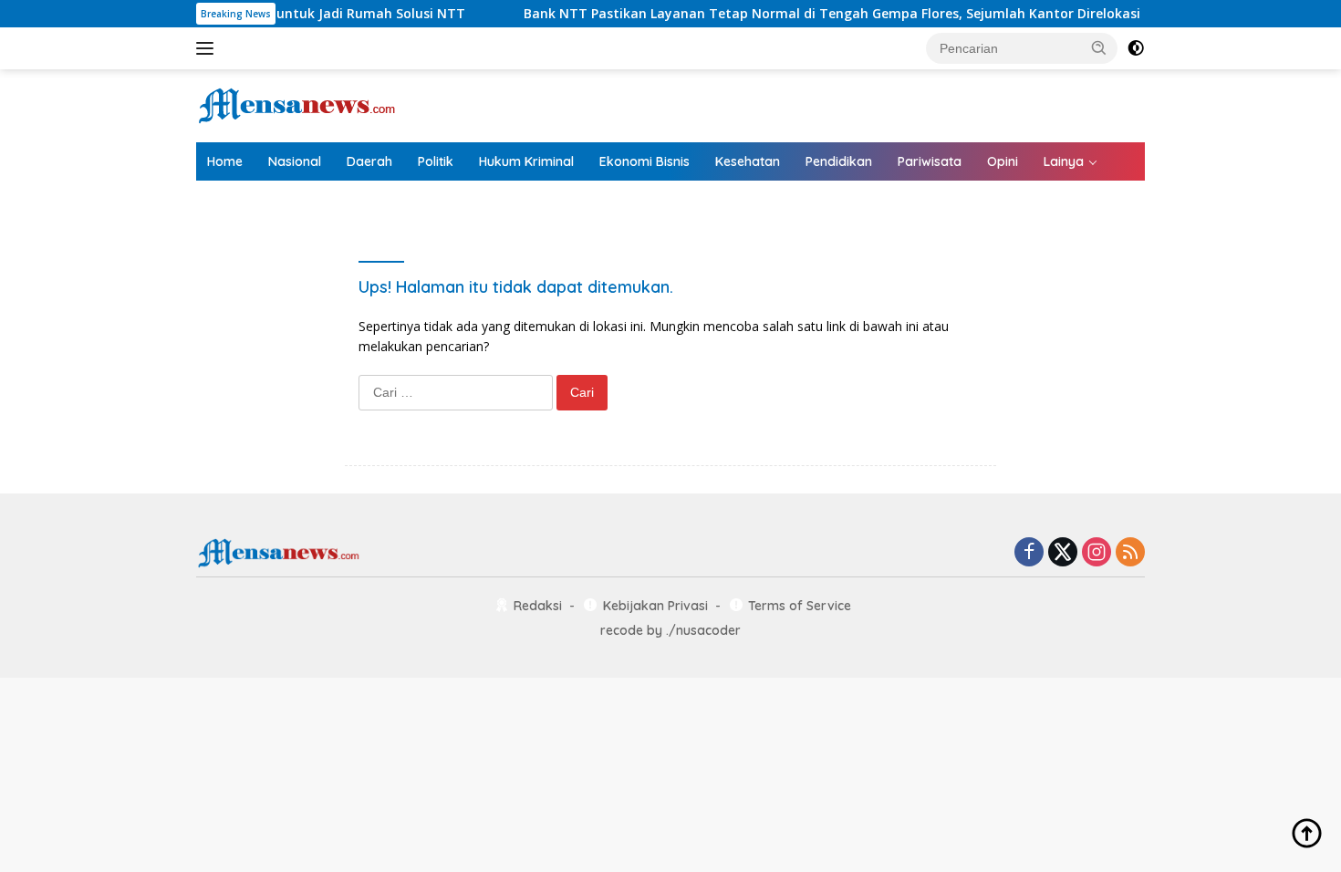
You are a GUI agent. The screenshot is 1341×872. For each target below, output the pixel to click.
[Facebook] (1029, 553)
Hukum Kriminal (526, 161)
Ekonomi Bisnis (644, 161)
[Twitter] (1062, 553)
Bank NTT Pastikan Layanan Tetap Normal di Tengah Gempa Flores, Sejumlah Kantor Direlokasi (807, 13)
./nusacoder (703, 630)
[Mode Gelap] (1136, 48)
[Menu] (208, 48)
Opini (1002, 161)
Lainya (1064, 161)
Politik (435, 161)
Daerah (369, 161)
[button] (1099, 47)
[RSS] (1130, 553)
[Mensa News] (296, 104)
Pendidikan (839, 161)
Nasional (294, 161)
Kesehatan (747, 161)
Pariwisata (930, 161)
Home (225, 161)
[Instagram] (1096, 553)
